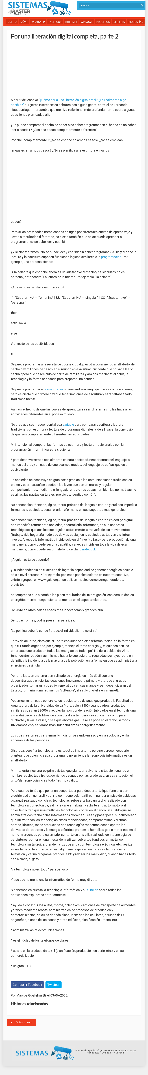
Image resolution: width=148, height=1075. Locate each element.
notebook (89, 549)
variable (68, 424)
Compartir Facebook (27, 985)
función (92, 890)
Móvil (24, 22)
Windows (87, 22)
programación (111, 257)
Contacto (106, 1052)
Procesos (103, 22)
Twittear (53, 985)
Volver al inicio (24, 1022)
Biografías (136, 22)
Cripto (12, 22)
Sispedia (119, 22)
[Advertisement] (38, 68)
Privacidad (119, 1052)
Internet (71, 22)
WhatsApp (38, 22)
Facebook (55, 22)
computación (55, 389)
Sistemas (39, 8)
